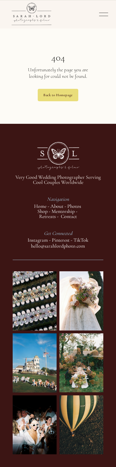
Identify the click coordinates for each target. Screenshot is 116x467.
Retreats (48, 216)
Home (40, 206)
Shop (42, 211)
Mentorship (63, 211)
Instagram (38, 240)
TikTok (80, 240)
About (56, 206)
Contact (69, 216)
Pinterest (61, 240)
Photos (74, 206)
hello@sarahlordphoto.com (58, 246)
